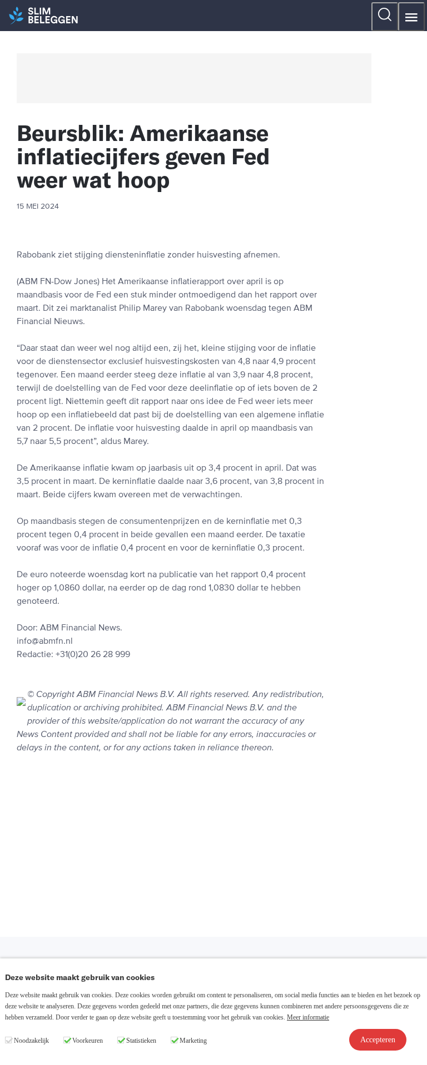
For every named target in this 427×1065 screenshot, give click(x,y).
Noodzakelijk (31, 1040)
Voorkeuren (87, 1040)
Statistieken (141, 1040)
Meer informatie (308, 1017)
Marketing (193, 1040)
